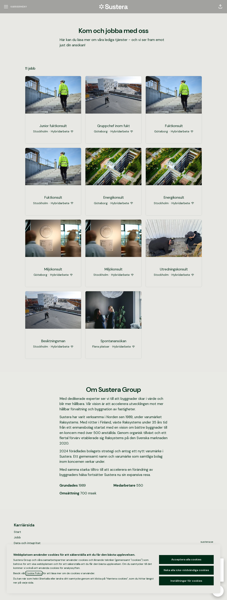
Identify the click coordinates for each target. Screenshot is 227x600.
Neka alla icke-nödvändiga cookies (186, 570)
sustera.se (207, 542)
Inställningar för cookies (186, 581)
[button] (220, 6)
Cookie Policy (34, 573)
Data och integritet (27, 543)
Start (17, 532)
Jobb (17, 537)
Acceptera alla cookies (186, 559)
